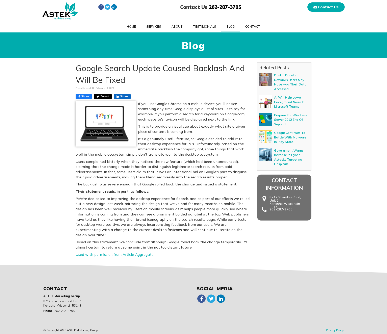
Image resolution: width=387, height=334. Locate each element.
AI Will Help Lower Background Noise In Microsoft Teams (289, 101)
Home (131, 26)
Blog (231, 26)
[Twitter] (107, 7)
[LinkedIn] (114, 7)
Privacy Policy (335, 330)
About (177, 26)
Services (153, 26)
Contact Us (328, 7)
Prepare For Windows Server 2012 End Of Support (290, 119)
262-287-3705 (225, 7)
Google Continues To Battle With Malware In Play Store (290, 137)
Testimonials (204, 26)
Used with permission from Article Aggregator (115, 254)
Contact (252, 26)
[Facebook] (101, 7)
